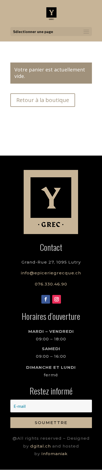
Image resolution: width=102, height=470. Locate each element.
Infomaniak (54, 453)
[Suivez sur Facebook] (45, 299)
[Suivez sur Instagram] (56, 299)
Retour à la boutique (42, 100)
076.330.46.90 (51, 284)
